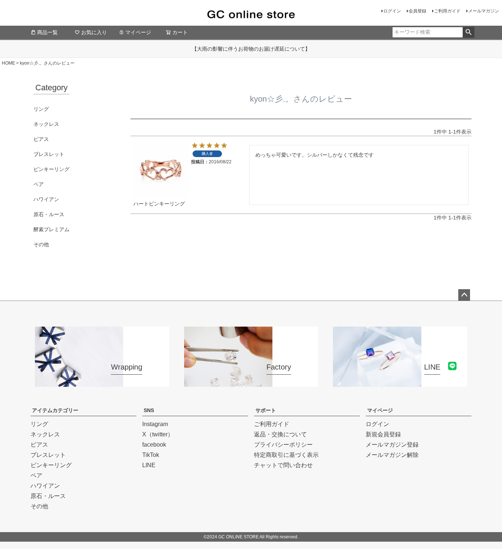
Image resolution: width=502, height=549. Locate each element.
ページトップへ (464, 295)
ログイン (392, 11)
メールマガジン (483, 11)
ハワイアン (46, 199)
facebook (154, 444)
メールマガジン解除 (392, 455)
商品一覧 (47, 32)
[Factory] (251, 382)
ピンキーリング (51, 169)
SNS (149, 410)
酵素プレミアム (51, 229)
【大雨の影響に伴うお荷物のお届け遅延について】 (251, 49)
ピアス (41, 139)
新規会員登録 (383, 434)
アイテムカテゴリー (55, 410)
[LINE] (400, 382)
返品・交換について (280, 434)
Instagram (155, 424)
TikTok (150, 455)
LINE (148, 465)
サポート (265, 410)
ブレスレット (48, 154)
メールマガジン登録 (392, 444)
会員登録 (417, 11)
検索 (468, 32)
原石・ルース (48, 214)
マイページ (138, 32)
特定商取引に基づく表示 (286, 455)
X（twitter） (157, 434)
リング (41, 109)
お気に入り (94, 32)
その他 (41, 244)
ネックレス (46, 124)
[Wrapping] (102, 382)
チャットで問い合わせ (283, 465)
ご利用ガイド (447, 11)
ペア (38, 184)
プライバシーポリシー (283, 444)
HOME (8, 63)
